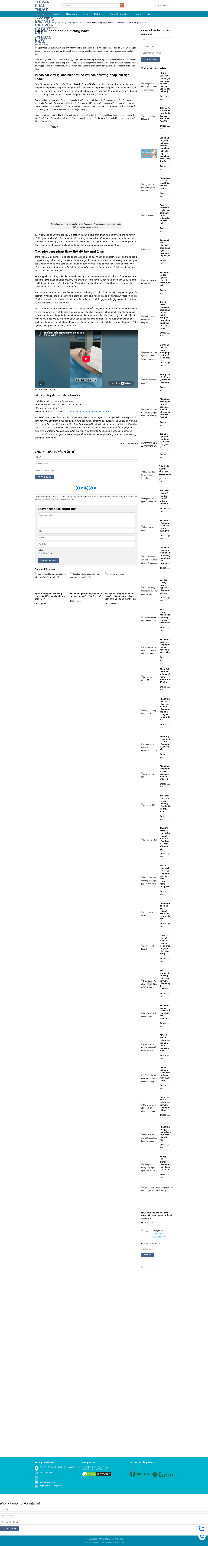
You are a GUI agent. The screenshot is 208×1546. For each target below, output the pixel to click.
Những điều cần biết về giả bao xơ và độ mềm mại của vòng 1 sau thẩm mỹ (165, 82)
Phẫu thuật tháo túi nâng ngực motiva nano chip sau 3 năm (165, 646)
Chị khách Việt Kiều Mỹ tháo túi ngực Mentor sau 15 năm (165, 675)
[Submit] (122, 5)
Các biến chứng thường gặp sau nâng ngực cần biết (165, 586)
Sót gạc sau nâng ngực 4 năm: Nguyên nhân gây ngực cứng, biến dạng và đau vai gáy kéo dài (120, 596)
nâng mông (107, 496)
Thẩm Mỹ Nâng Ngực (67, 23)
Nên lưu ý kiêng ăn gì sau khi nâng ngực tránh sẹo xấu (165, 743)
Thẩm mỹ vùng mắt (72, 496)
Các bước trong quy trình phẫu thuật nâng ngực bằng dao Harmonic (165, 555)
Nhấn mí (131, 496)
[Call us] (101, 1468)
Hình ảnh (98, 14)
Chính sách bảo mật (91, 1543)
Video (85, 14)
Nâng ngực (123, 496)
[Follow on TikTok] (92, 1468)
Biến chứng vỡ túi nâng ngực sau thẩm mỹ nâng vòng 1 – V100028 (165, 979)
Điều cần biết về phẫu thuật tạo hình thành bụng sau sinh (165, 1043)
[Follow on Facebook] (84, 1468)
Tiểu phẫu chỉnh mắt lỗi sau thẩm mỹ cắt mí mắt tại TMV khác (165, 804)
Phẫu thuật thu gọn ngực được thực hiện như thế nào (165, 1133)
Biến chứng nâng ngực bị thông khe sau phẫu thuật (165, 616)
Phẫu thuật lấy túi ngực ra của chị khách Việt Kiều (165, 279)
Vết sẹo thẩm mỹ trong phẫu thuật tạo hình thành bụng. (165, 1074)
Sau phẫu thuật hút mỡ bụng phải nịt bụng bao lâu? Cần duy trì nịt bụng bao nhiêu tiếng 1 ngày (165, 150)
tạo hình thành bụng (47, 499)
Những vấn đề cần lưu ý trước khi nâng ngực (165, 378)
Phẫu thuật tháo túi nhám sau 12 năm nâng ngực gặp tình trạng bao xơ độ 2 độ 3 (165, 709)
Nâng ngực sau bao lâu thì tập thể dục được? (165, 183)
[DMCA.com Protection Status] (97, 1474)
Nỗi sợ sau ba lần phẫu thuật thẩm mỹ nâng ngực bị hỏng (165, 1103)
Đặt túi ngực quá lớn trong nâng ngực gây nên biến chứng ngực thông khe (165, 876)
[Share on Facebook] (78, 488)
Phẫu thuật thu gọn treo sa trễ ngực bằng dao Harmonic (165, 1012)
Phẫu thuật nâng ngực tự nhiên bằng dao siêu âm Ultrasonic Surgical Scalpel (165, 408)
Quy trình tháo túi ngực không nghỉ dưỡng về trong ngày (165, 351)
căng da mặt (92, 496)
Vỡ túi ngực (70, 499)
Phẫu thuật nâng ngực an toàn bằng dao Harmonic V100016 (165, 772)
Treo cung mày (60, 499)
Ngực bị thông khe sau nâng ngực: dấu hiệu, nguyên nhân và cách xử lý (50, 596)
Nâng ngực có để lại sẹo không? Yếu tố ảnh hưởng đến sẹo (165, 911)
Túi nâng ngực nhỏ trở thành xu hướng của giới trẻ (164, 440)
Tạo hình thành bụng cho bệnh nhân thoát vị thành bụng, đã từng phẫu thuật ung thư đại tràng (165, 315)
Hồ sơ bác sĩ (71, 14)
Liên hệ (150, 14)
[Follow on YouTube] (106, 1468)
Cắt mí (62, 496)
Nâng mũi (115, 496)
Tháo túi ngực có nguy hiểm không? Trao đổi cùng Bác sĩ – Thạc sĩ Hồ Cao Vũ (165, 838)
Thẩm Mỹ (55, 496)
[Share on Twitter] (82, 488)
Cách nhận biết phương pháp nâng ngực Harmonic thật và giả (165, 248)
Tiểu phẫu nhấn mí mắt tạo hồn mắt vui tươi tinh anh (164, 497)
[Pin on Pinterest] (91, 488)
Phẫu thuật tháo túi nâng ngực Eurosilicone (165, 470)
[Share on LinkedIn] (95, 488)
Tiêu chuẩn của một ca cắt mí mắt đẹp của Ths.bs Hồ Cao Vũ (165, 114)
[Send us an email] (97, 1468)
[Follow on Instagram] (88, 1468)
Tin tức (138, 14)
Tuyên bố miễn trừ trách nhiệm (112, 1543)
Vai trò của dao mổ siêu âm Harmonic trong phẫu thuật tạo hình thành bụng (165, 944)
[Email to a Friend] (86, 488)
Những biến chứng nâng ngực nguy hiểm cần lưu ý (165, 1163)
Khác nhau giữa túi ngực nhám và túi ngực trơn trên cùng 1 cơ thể (86, 595)
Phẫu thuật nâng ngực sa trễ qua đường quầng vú (165, 525)
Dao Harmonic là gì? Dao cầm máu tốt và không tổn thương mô (164, 214)
